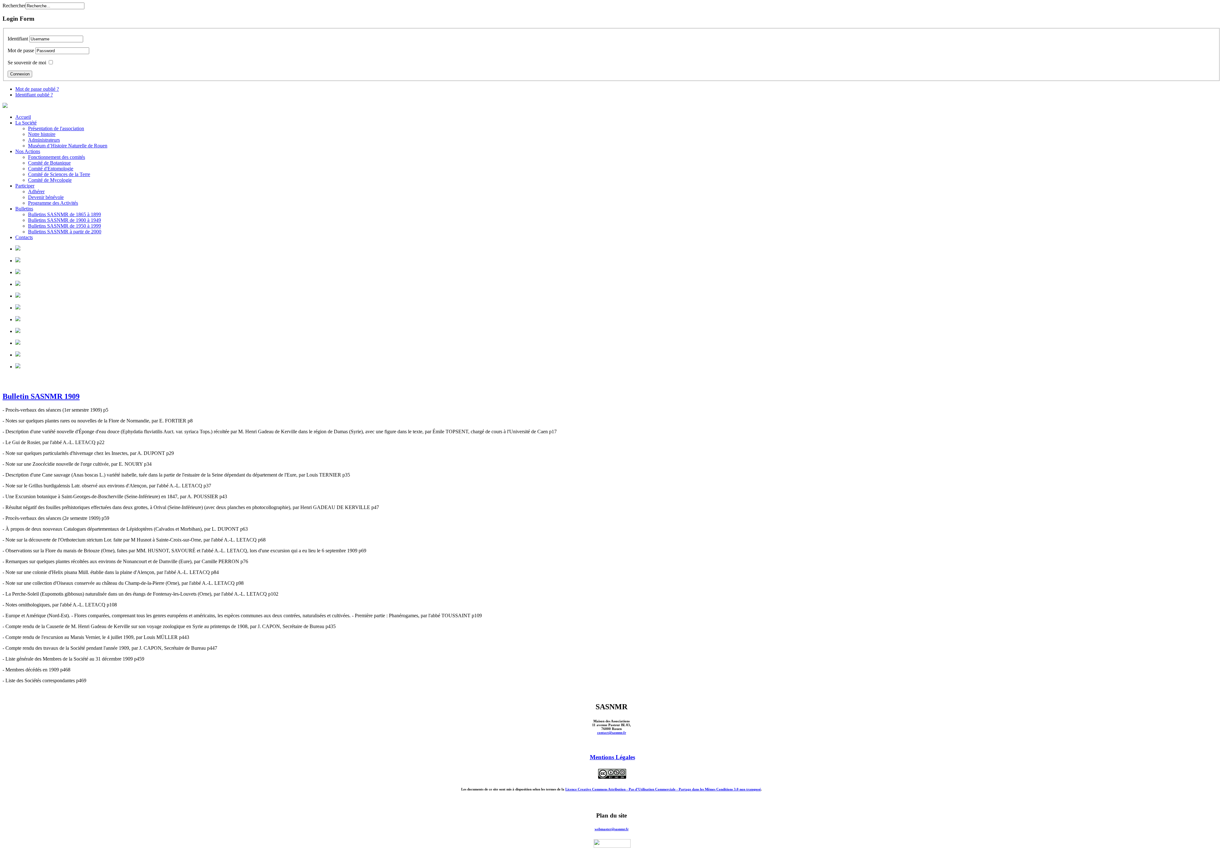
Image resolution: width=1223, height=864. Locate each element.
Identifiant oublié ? (34, 94)
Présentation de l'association (56, 128)
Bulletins (24, 208)
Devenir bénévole (46, 197)
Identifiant (18, 38)
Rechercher (14, 5)
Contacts (24, 237)
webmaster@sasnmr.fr (612, 829)
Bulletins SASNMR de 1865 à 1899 (64, 214)
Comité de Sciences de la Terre (59, 174)
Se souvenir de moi (27, 62)
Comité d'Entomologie (50, 168)
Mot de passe (21, 50)
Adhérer (36, 191)
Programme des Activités (53, 203)
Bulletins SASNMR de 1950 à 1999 (64, 226)
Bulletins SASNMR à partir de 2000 (64, 231)
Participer (24, 185)
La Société (26, 122)
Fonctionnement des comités (56, 157)
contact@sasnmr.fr (611, 732)
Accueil (23, 117)
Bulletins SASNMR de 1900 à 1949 (64, 220)
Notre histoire (41, 134)
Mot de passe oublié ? (37, 89)
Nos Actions (27, 151)
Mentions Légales (612, 757)
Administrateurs (44, 140)
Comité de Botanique (49, 163)
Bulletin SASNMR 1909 (41, 396)
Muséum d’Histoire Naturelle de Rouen (67, 145)
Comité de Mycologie (50, 180)
